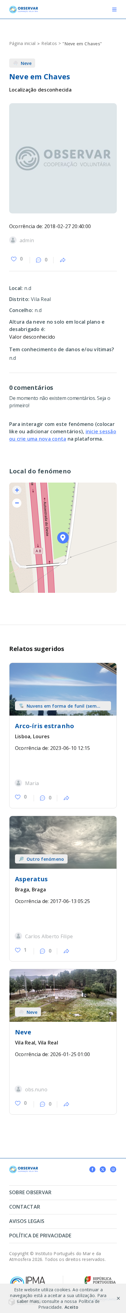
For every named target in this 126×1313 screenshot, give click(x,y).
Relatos (49, 43)
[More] (63, 260)
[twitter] (103, 1169)
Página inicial (22, 43)
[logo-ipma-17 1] (27, 1278)
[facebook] (92, 1169)
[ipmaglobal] (23, 1168)
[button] (63, 538)
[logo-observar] (23, 8)
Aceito (71, 1307)
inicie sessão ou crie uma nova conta (62, 435)
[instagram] (113, 1169)
